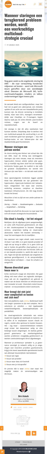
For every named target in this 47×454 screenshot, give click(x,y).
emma (26, 301)
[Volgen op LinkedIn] (34, 433)
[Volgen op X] (28, 433)
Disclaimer (23, 444)
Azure (20, 407)
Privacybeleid (27, 442)
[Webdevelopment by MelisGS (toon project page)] (29, 452)
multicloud (17, 409)
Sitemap (17, 442)
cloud (25, 407)
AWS (15, 407)
